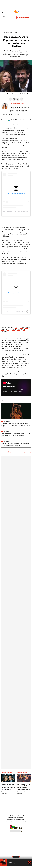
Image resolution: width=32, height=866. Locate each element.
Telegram (21, 99)
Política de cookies (15, 816)
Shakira (12, 452)
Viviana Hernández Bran (17, 103)
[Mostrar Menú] (2, 12)
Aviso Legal (5, 816)
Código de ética (25, 816)
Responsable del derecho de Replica (16, 819)
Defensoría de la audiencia (16, 817)
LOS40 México (16, 12)
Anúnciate (23, 821)
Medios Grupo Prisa (16, 831)
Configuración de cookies (12, 821)
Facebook (10, 99)
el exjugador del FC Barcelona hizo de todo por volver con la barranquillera (15, 232)
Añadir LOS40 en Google (17, 120)
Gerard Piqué (5, 452)
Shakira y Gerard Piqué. (22, 134)
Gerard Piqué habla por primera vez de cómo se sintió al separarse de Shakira (15, 166)
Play (29, 863)
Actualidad (14, 32)
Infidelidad (19, 452)
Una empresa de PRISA (16, 826)
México (4, 18)
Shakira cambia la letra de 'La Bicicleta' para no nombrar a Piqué (15, 374)
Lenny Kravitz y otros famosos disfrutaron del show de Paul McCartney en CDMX (23, 786)
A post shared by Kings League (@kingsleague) (16, 211)
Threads (24, 799)
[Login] (29, 11)
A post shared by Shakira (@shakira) (16, 311)
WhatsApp (18, 99)
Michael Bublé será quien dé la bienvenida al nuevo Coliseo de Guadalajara (15, 444)
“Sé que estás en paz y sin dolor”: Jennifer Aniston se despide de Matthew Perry (8, 786)
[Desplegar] (16, 856)
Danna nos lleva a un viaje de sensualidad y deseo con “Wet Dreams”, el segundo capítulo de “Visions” (15, 425)
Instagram (14, 799)
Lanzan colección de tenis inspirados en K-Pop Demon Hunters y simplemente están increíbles (15, 435)
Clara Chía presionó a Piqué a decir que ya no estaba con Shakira (15, 329)
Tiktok (7, 799)
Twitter (14, 99)
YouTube (10, 799)
